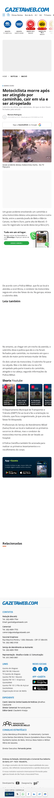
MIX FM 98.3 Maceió (11, 671)
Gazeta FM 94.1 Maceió (12, 677)
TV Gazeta (47, 15)
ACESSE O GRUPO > (17, 243)
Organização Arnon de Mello (14, 691)
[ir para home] (27, 10)
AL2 (40, 15)
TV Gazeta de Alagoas (11, 674)
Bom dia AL (29, 15)
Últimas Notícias (17, 15)
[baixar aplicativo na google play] (11, 472)
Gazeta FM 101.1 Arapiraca (14, 679)
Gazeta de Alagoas (10, 668)
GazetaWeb (7, 682)
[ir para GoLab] (30, 783)
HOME (5, 76)
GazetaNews (8, 688)
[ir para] (40, 682)
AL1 (36, 15)
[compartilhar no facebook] (28, 794)
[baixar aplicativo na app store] (25, 472)
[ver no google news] (45, 794)
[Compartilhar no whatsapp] (23, 794)
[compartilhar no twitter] (17, 794)
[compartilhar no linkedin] (34, 794)
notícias (14, 76)
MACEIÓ (24, 76)
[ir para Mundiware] (11, 783)
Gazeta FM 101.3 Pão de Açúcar (16, 685)
